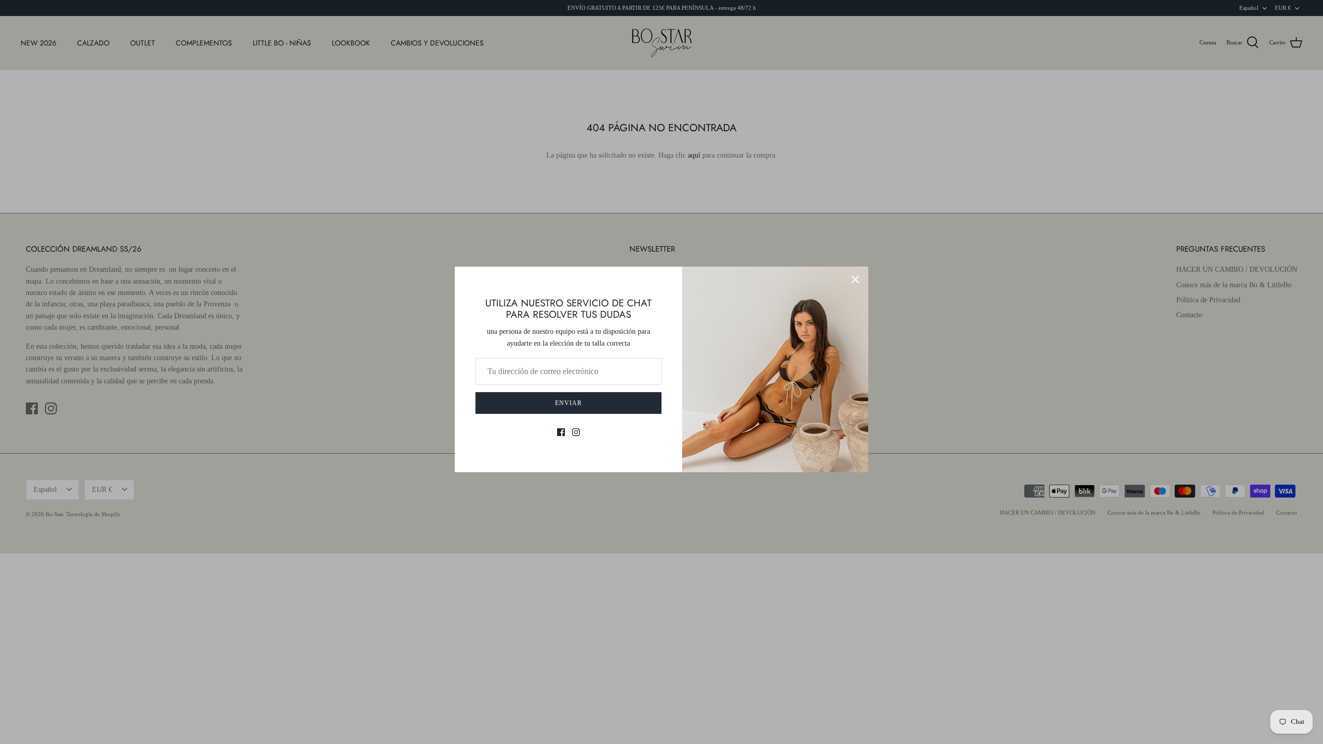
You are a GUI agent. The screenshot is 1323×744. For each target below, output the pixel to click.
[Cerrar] (855, 279)
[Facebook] (561, 432)
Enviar (568, 403)
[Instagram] (576, 432)
